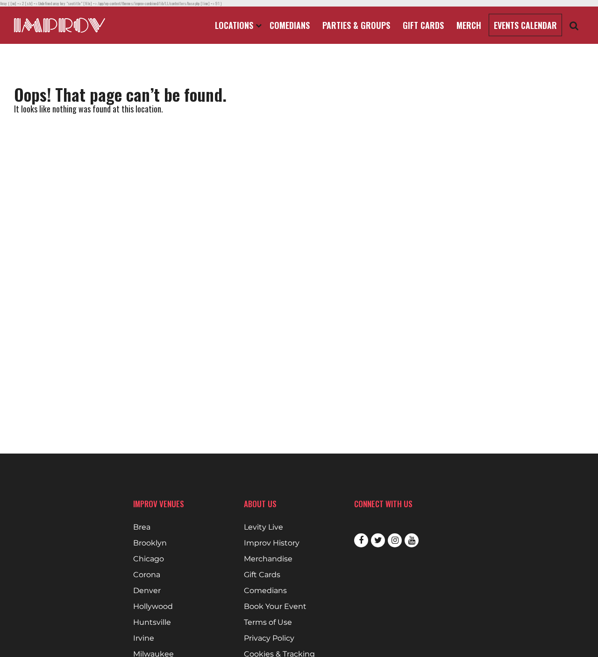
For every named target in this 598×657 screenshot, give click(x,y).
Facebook (361, 540)
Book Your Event (275, 606)
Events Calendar (525, 25)
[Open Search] (574, 25)
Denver (147, 590)
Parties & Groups (356, 25)
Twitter (378, 540)
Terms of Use (268, 622)
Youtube (412, 540)
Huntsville (152, 622)
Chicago (148, 559)
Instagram (395, 540)
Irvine (143, 638)
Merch (468, 25)
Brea (141, 527)
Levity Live (263, 527)
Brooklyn (150, 543)
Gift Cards (423, 25)
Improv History (271, 543)
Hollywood (153, 606)
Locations (235, 25)
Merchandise (268, 559)
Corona (146, 575)
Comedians (290, 25)
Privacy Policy (269, 638)
